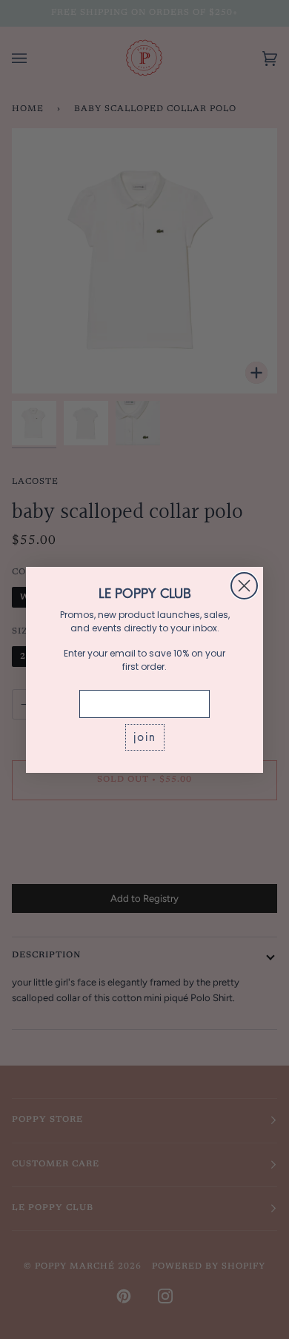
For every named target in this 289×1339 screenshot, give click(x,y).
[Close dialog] (244, 586)
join (144, 737)
